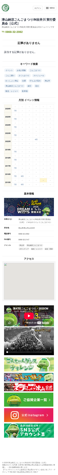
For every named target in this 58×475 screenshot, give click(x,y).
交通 (24, 80)
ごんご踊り (10, 75)
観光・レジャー (11, 91)
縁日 (29, 85)
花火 (37, 85)
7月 (15, 110)
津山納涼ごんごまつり (14, 85)
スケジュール (38, 75)
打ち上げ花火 (35, 80)
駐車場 (25, 91)
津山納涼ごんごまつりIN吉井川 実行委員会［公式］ (29, 21)
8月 (22, 176)
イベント (9, 70)
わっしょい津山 (11, 80)
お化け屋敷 (21, 70)
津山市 (47, 80)
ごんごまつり (35, 70)
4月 (36, 139)
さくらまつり (24, 75)
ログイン (37, 8)
